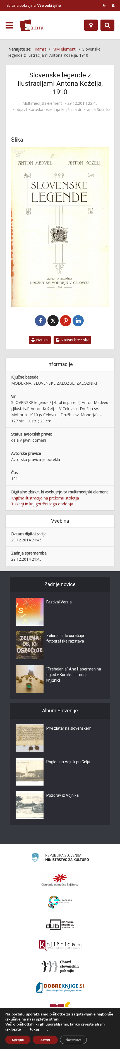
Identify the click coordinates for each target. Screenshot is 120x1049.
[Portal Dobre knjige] (60, 987)
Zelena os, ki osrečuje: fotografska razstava (65, 638)
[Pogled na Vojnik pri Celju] (30, 772)
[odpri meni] (9, 25)
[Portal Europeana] (60, 902)
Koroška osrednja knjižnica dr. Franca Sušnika (69, 109)
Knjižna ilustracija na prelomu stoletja (45, 498)
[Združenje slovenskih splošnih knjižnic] (60, 945)
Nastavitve (73, 1040)
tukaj (34, 1029)
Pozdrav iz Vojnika (62, 795)
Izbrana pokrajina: (33, 5)
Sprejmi (18, 1040)
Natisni (42, 339)
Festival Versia (59, 602)
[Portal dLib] (60, 925)
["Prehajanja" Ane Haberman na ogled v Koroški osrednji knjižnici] (30, 679)
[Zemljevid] (91, 25)
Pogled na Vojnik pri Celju (68, 762)
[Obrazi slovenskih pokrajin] (60, 967)
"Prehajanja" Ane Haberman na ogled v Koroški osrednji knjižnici (73, 674)
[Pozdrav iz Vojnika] (30, 805)
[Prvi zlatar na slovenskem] (30, 738)
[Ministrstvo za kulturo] (60, 858)
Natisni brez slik (74, 339)
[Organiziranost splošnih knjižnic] (60, 880)
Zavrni (45, 1040)
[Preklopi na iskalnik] (107, 25)
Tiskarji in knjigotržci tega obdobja (42, 503)
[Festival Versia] (30, 612)
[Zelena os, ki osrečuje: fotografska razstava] (30, 645)
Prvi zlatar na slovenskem (69, 728)
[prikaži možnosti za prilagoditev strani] (103, 5)
